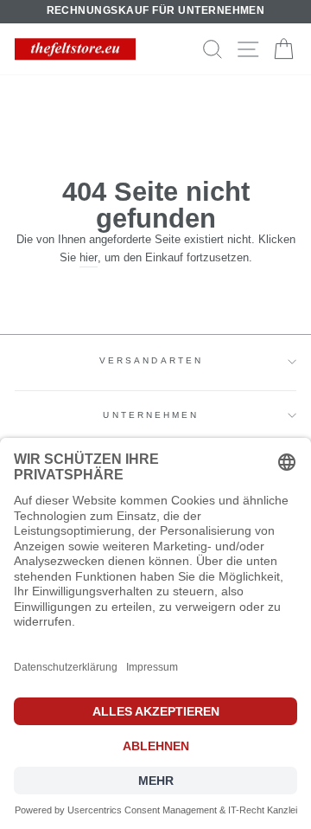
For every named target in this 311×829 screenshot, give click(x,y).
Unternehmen (151, 415)
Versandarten (151, 360)
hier (88, 257)
